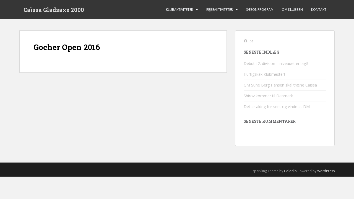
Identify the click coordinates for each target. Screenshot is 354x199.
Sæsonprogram (260, 9)
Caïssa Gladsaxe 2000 (54, 9)
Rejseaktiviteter (219, 9)
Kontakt (318, 9)
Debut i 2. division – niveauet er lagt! (276, 63)
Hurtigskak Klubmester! (264, 74)
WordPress (326, 171)
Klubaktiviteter (179, 9)
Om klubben (292, 9)
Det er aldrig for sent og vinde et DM (277, 106)
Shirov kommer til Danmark (268, 95)
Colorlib (290, 171)
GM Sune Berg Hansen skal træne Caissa (280, 85)
